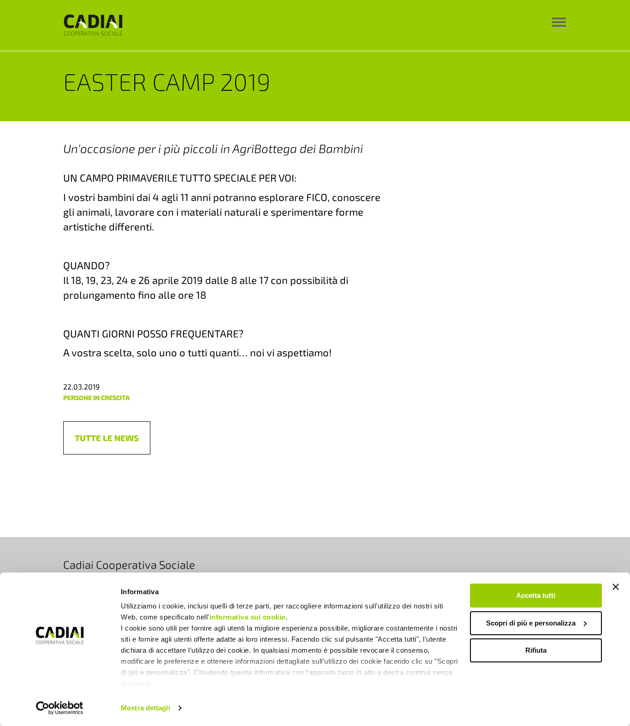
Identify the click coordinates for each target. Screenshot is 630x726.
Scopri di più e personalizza (531, 623)
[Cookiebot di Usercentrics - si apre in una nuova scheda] (59, 708)
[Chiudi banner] (615, 587)
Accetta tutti (535, 595)
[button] (106, 437)
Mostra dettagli (145, 708)
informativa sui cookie (247, 617)
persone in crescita (96, 397)
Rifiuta (536, 650)
